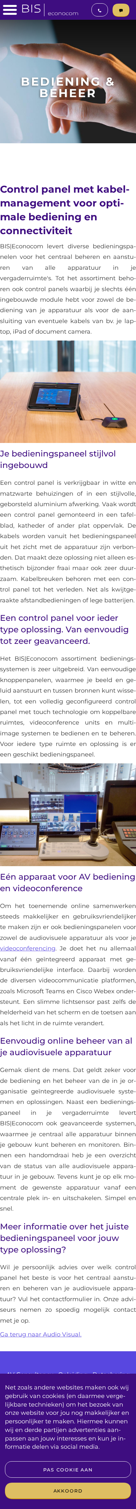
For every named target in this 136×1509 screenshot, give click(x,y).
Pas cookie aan (67, 1470)
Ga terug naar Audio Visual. (41, 1334)
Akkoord (68, 1491)
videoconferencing (27, 948)
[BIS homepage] (50, 8)
